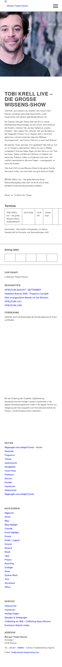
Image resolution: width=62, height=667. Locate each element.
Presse (8, 559)
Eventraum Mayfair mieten (17, 625)
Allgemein (9, 512)
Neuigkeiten (10, 466)
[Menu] (53, 6)
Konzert (8, 543)
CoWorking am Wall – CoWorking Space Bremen (28, 621)
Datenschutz (11, 490)
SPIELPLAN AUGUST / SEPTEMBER (23, 289)
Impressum (10, 486)
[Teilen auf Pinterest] (41, 257)
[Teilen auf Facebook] (10, 257)
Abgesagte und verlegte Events (19, 493)
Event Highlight (12, 532)
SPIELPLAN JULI (13, 301)
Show (7, 571)
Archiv (8, 516)
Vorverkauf (10, 582)
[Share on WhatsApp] (31, 257)
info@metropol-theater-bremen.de (25, 652)
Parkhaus (9, 474)
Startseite (9, 451)
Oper (7, 555)
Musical (8, 547)
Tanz (7, 578)
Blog (7, 520)
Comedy (9, 528)
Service (8, 478)
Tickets (8, 458)
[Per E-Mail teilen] (52, 257)
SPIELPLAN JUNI (13, 305)
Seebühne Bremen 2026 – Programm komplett (26, 293)
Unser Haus (10, 470)
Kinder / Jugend (12, 540)
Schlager (9, 567)
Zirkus (8, 586)
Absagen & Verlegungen (16, 617)
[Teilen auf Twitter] (20, 257)
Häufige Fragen (12, 613)
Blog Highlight (11, 524)
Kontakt (8, 482)
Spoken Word (11, 575)
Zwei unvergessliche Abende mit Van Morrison (26, 297)
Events (8, 536)
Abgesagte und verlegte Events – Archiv (23, 447)
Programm (10, 454)
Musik (7, 551)
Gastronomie (11, 462)
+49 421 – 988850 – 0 (18, 647)
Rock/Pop (9, 563)
